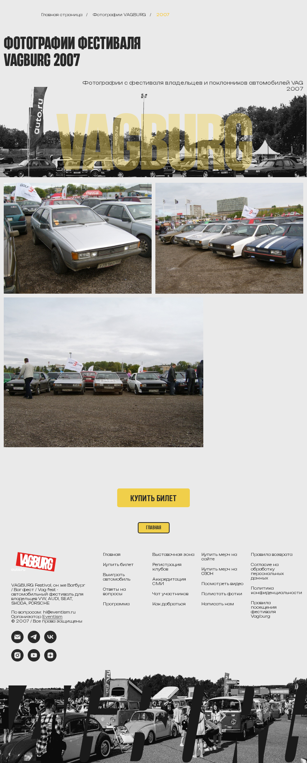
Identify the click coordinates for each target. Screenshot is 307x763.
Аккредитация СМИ (169, 581)
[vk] (50, 641)
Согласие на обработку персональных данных (267, 571)
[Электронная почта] (17, 641)
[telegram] (34, 641)
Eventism (52, 616)
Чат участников (170, 593)
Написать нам (217, 604)
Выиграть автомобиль (116, 576)
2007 (163, 14)
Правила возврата (271, 554)
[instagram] (17, 659)
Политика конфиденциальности (276, 590)
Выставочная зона (173, 554)
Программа (116, 604)
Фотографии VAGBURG (119, 14)
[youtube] (34, 659)
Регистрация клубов (167, 566)
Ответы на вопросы (114, 591)
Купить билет (118, 564)
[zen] (50, 659)
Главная (112, 554)
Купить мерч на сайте (219, 556)
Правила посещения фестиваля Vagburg (264, 609)
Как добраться (169, 604)
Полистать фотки (221, 593)
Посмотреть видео (222, 583)
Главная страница (61, 14)
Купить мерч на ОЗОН (219, 571)
